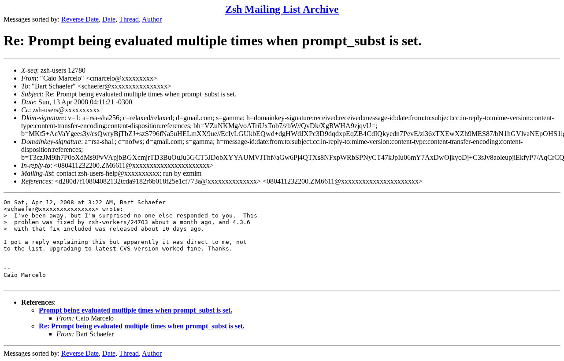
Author (152, 19)
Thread (129, 19)
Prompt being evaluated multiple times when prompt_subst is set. (135, 310)
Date (108, 19)
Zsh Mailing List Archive (282, 9)
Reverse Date (80, 19)
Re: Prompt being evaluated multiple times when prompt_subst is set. (142, 326)
